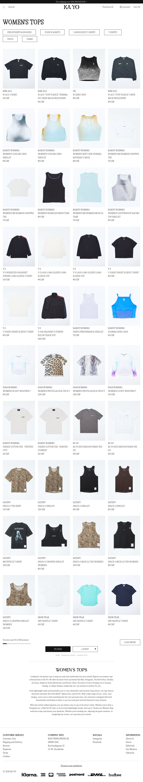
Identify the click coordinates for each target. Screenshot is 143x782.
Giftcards (130, 752)
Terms (5, 752)
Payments (7, 749)
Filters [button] (58, 649)
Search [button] (11, 7)
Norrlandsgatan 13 (56, 745)
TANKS (30, 39)
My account (125, 7)
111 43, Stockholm (56, 749)
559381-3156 (53, 742)
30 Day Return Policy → (71, 2)
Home (58, 655)
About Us (130, 738)
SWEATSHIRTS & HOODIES (19, 32)
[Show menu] (4, 7)
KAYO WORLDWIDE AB (58, 738)
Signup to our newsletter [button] (71, 765)
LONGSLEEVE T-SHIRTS (84, 32)
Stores (128, 742)
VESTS (10, 39)
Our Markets (131, 749)
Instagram (97, 738)
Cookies (6, 756)
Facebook (97, 742)
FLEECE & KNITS (52, 32)
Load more (130, 642)
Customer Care (9, 738)
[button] (137, 7)
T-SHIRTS (113, 32)
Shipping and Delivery (12, 742)
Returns (6, 745)
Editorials (130, 745)
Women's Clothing (68, 655)
